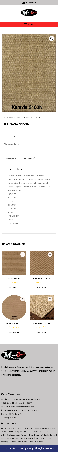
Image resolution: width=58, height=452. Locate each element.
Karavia (16, 144)
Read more (14, 288)
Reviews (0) (29, 158)
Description (11, 158)
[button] (29, 24)
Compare (14, 136)
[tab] (11, 158)
